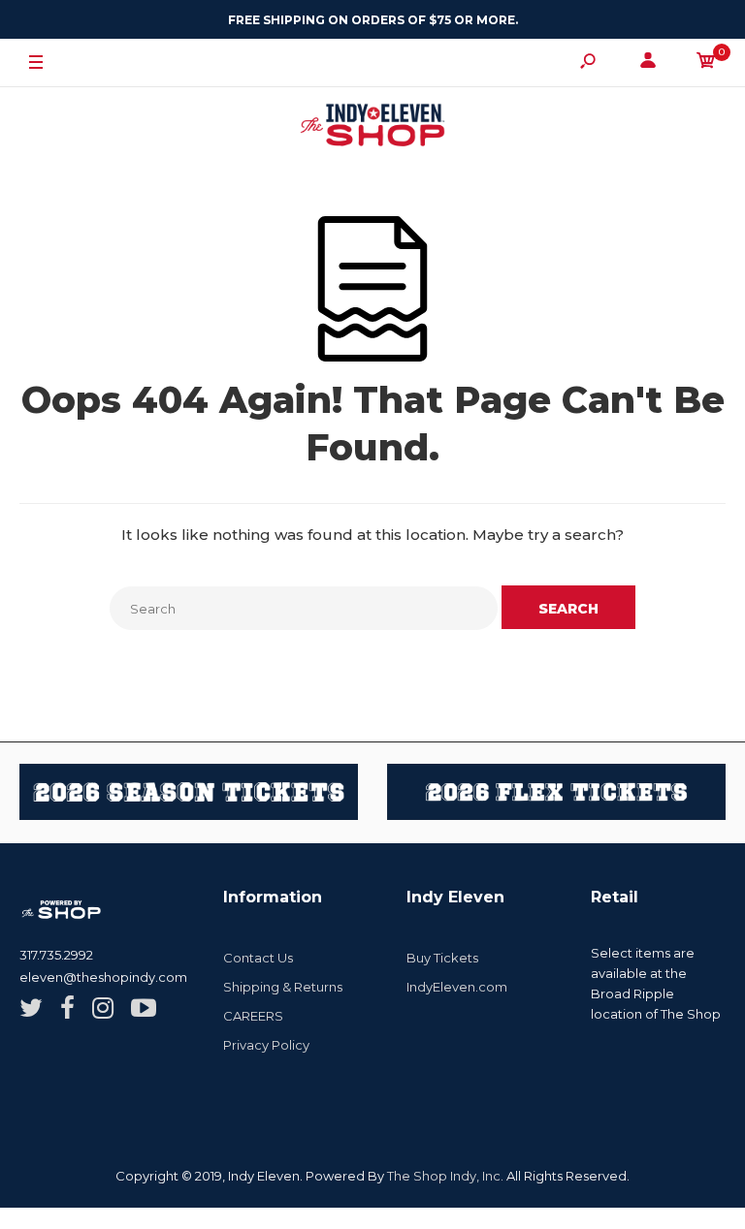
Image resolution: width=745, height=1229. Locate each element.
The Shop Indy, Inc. (445, 1175)
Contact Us (258, 957)
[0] (706, 63)
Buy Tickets (442, 957)
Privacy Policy (266, 1045)
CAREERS (253, 1016)
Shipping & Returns (282, 986)
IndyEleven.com (456, 986)
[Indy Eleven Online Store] (372, 127)
